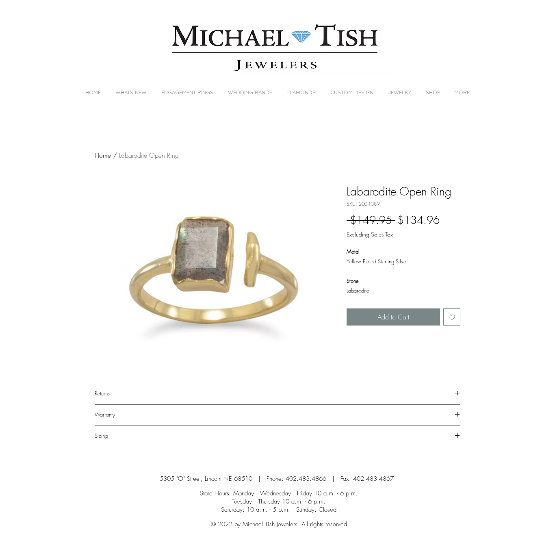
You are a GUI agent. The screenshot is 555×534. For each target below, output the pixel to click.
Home (103, 155)
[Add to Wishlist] (451, 317)
